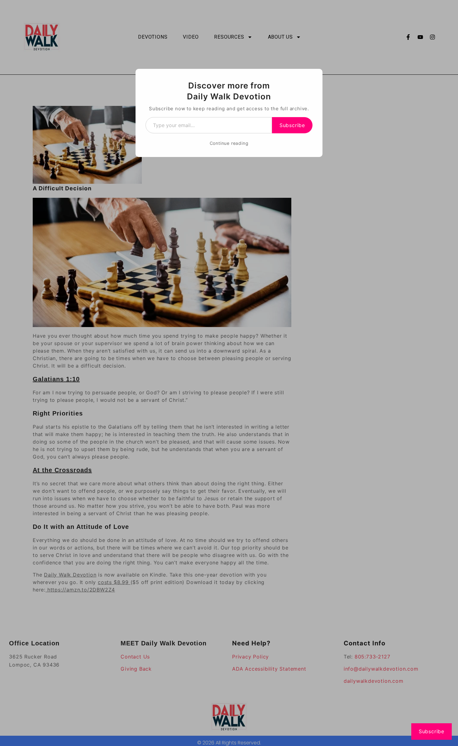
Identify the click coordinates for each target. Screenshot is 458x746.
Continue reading (229, 143)
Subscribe (292, 125)
